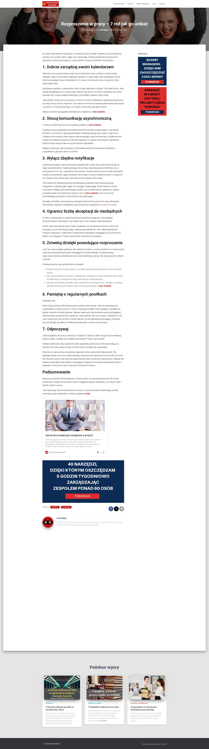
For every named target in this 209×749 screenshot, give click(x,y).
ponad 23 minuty (108, 204)
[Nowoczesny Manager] (50, 4)
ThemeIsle (163, 744)
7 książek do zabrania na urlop (103, 707)
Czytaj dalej (103, 720)
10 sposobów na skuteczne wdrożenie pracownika (144, 708)
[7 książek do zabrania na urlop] (104, 687)
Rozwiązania (66, 507)
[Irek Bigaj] (47, 522)
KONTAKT (162, 4)
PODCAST (130, 4)
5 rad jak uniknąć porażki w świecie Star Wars (60, 708)
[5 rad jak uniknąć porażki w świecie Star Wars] (62, 687)
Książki (98, 703)
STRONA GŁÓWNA (118, 4)
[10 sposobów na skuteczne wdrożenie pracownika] (147, 687)
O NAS (154, 4)
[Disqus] (83, 559)
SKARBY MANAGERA (143, 4)
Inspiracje (55, 507)
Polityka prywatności (52, 744)
